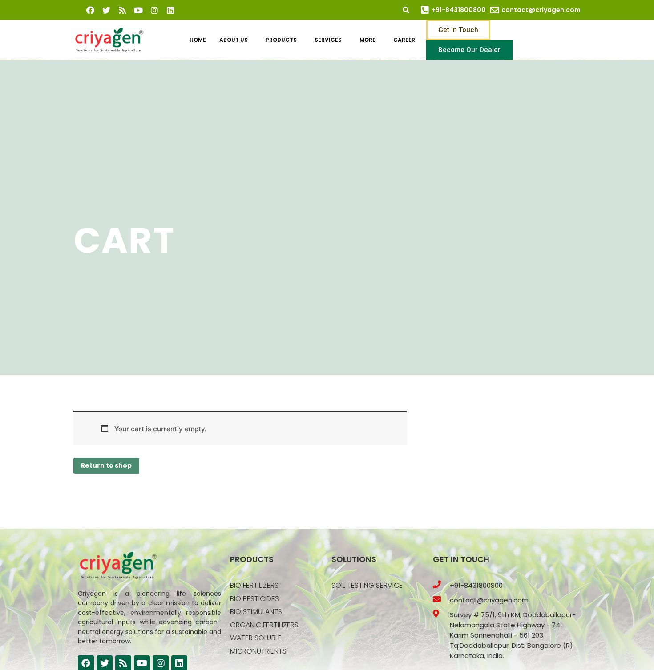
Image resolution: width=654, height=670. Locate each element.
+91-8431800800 (459, 9)
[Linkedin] (170, 10)
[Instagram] (154, 10)
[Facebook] (90, 10)
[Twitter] (106, 10)
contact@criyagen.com (541, 9)
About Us (233, 40)
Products (281, 40)
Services (328, 40)
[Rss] (122, 10)
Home (198, 40)
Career (404, 40)
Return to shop (106, 465)
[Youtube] (138, 10)
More (367, 40)
